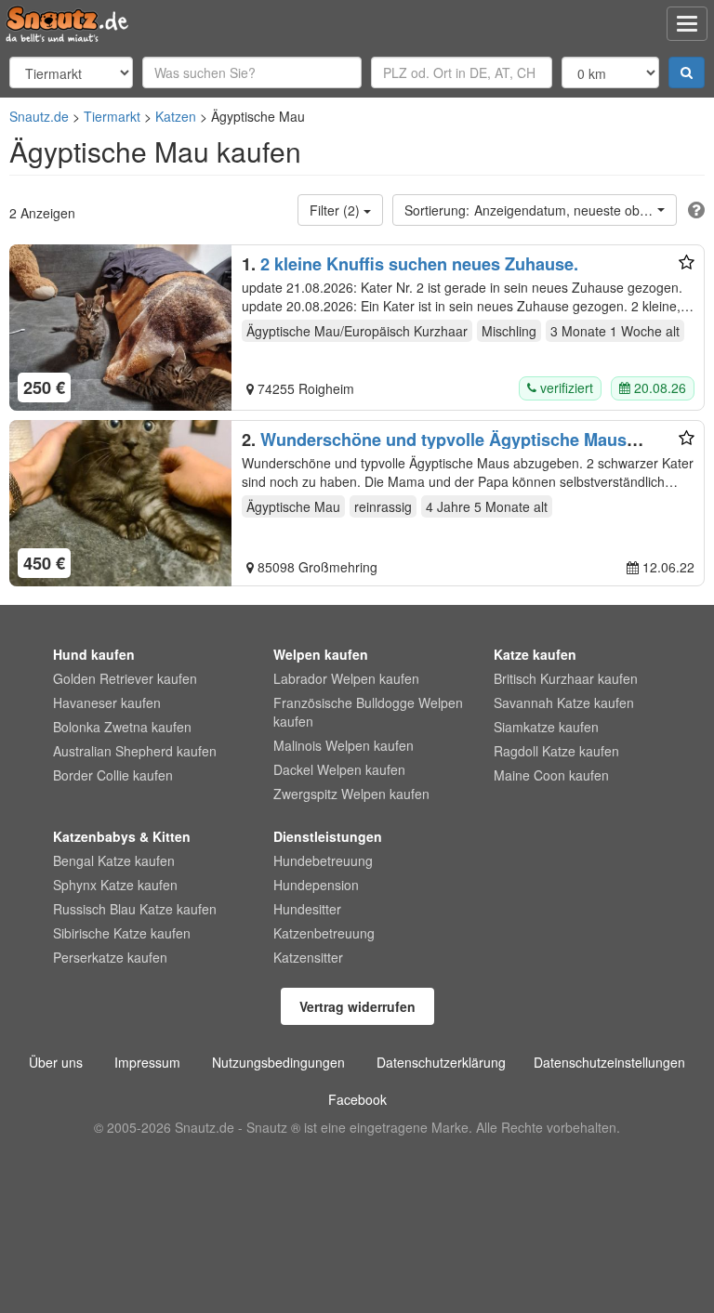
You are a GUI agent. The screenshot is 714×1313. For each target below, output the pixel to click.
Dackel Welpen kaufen (339, 769)
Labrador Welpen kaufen (346, 678)
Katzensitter (308, 957)
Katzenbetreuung (324, 933)
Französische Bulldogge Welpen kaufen (368, 711)
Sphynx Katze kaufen (115, 884)
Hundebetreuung (323, 860)
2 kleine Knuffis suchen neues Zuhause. (419, 264)
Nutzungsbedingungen (278, 1062)
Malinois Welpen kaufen (343, 745)
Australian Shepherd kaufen (135, 751)
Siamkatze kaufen (546, 726)
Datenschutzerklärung (441, 1062)
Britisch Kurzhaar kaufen (566, 678)
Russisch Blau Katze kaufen (135, 908)
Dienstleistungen (327, 836)
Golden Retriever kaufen (125, 678)
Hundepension (316, 884)
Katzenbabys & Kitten (122, 836)
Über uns (56, 1062)
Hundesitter (307, 908)
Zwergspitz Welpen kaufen (351, 793)
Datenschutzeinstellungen (609, 1062)
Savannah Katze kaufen (564, 702)
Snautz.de (39, 116)
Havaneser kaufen (107, 702)
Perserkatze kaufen (110, 957)
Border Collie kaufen (113, 775)
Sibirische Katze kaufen (122, 933)
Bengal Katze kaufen (114, 860)
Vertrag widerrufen (357, 1006)
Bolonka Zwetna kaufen (122, 726)
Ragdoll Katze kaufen (556, 751)
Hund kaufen (94, 654)
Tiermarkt (112, 116)
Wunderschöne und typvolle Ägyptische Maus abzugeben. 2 (434, 448)
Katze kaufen (535, 654)
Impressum (147, 1062)
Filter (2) (337, 210)
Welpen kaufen (320, 654)
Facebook (357, 1099)
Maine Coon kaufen (551, 775)
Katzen (175, 116)
